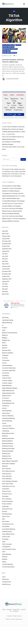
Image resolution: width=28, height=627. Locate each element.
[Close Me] (26, 300)
